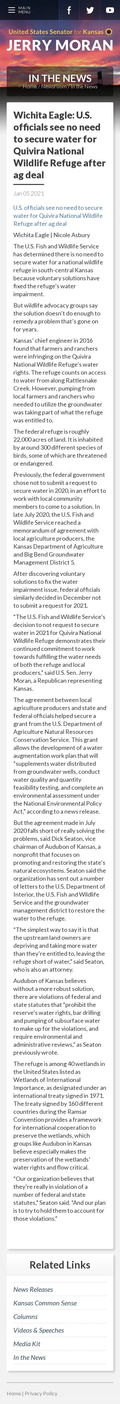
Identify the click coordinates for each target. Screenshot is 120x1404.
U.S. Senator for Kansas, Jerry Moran (60, 40)
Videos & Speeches (38, 1330)
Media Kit (26, 1344)
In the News (84, 86)
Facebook (69, 10)
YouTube (110, 10)
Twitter (90, 10)
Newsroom (54, 86)
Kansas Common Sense (45, 1303)
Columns (25, 1316)
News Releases (33, 1289)
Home (30, 86)
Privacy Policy (41, 1393)
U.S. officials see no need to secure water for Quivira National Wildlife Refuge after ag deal (58, 215)
